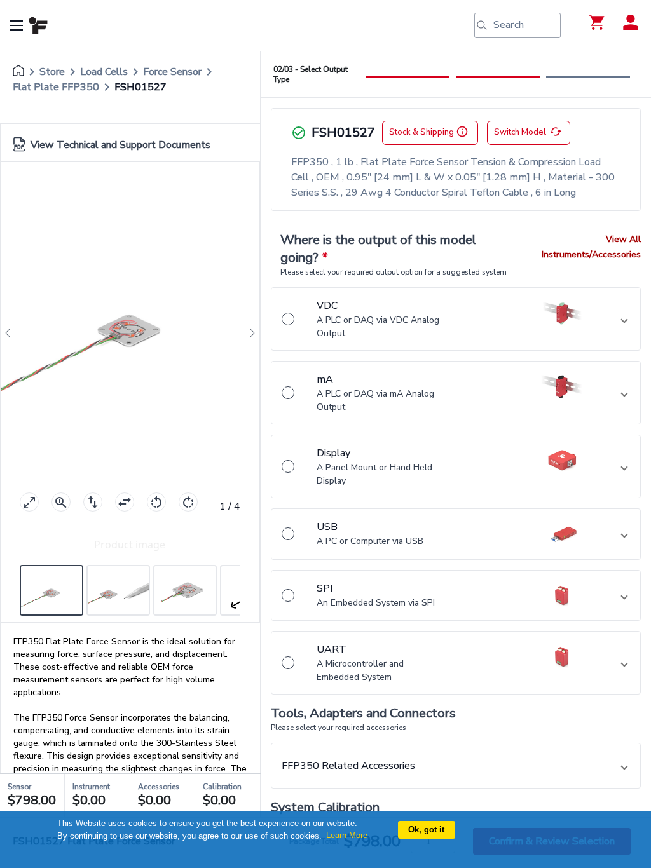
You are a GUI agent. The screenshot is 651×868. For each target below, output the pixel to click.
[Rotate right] (188, 502)
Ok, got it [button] (426, 829)
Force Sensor (172, 72)
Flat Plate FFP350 (56, 87)
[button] (455, 319)
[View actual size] (61, 502)
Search (508, 25)
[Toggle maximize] (29, 502)
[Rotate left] (156, 502)
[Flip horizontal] (124, 502)
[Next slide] (248, 333)
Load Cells (104, 72)
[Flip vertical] (92, 502)
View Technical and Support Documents (120, 145)
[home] (18, 71)
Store (52, 72)
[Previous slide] (11, 333)
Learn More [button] (346, 835)
